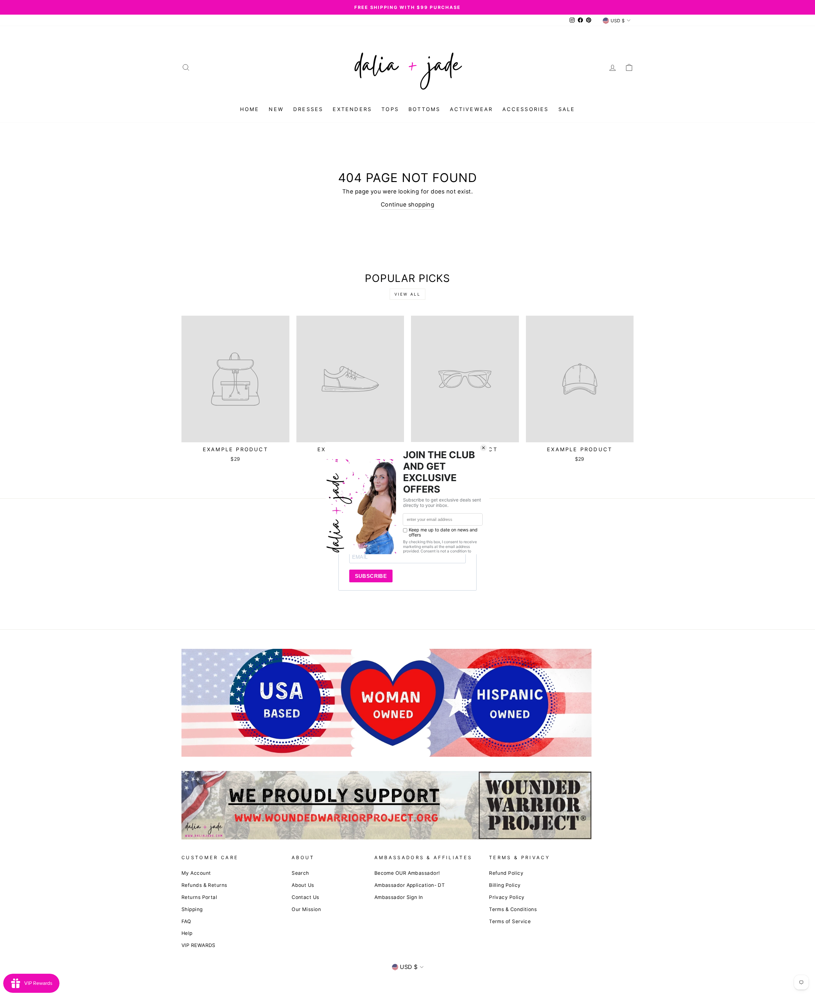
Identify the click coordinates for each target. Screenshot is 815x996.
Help (187, 933)
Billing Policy (505, 885)
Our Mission (306, 909)
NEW (276, 109)
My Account (196, 873)
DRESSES (308, 109)
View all (407, 294)
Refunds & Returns (204, 885)
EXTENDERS (352, 109)
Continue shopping (408, 204)
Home (249, 109)
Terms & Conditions (513, 909)
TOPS (390, 109)
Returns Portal (199, 897)
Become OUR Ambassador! (407, 873)
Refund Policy (506, 873)
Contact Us (305, 897)
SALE (566, 109)
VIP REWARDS (198, 945)
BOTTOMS (424, 109)
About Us (303, 885)
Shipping (192, 909)
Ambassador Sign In (398, 897)
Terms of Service (510, 921)
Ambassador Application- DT (409, 885)
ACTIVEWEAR (471, 109)
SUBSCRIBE (371, 576)
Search (300, 873)
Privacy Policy (506, 897)
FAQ (186, 921)
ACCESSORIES (525, 109)
